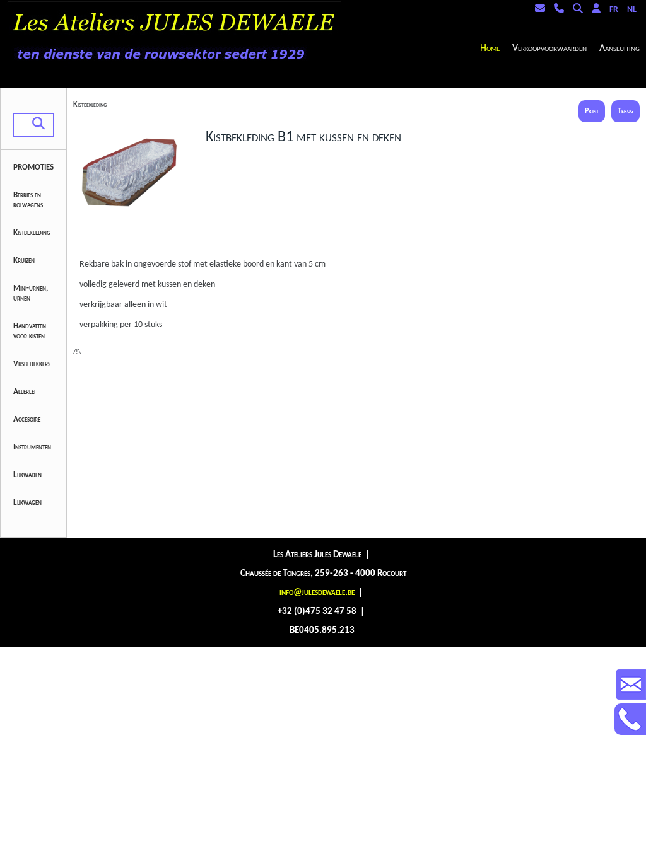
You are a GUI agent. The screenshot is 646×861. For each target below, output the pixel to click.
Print (592, 111)
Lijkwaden (27, 475)
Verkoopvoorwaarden (549, 48)
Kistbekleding (31, 233)
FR (613, 9)
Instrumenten (32, 447)
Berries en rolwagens (28, 200)
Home (490, 48)
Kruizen (24, 261)
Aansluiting (619, 48)
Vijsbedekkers (31, 364)
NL (632, 9)
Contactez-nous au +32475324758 (630, 719)
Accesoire (26, 419)
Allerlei (24, 392)
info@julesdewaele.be (317, 593)
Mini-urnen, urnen (30, 293)
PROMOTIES (33, 167)
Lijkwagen (27, 503)
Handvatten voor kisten (29, 331)
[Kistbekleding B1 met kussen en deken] (136, 238)
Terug (625, 111)
